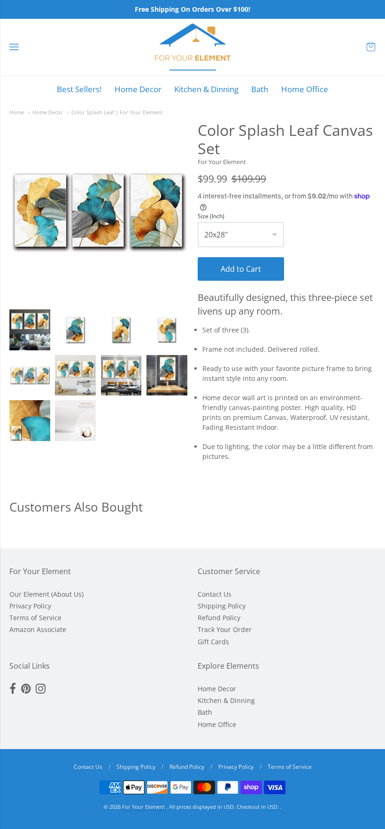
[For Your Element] (193, 47)
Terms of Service (35, 617)
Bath (259, 89)
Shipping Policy (222, 605)
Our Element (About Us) (46, 594)
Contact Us (214, 594)
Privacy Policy (30, 605)
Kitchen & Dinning (206, 89)
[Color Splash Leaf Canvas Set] (29, 329)
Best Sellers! (79, 89)
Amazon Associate (37, 629)
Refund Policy (219, 617)
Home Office (304, 89)
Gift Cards (213, 641)
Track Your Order (225, 629)
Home (16, 112)
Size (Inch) (211, 216)
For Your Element (222, 162)
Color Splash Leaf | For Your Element (116, 112)
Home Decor (138, 89)
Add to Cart (241, 269)
